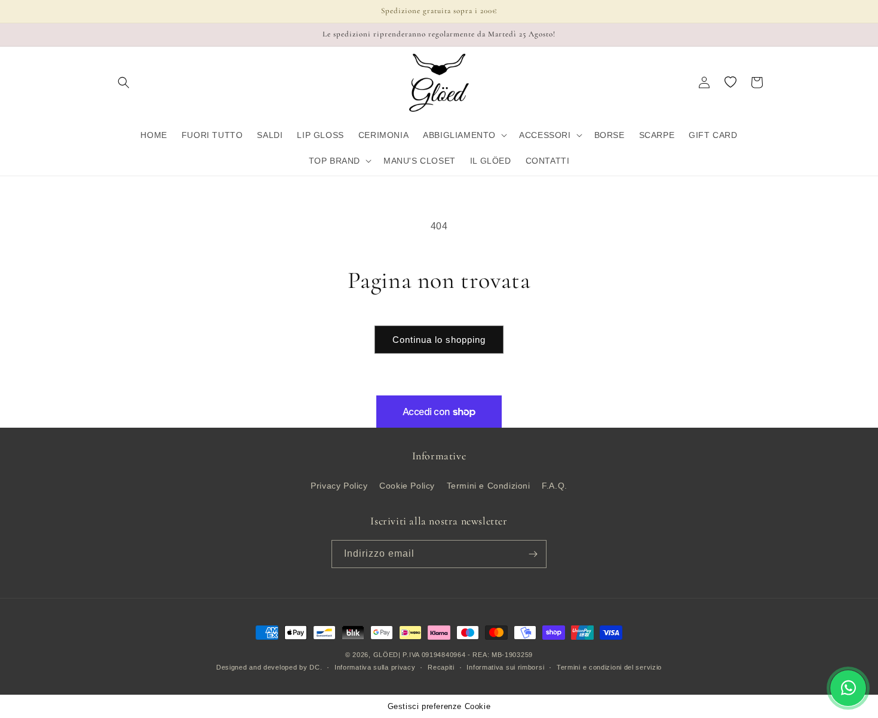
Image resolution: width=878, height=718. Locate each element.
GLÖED (386, 654)
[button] (123, 82)
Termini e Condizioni (488, 485)
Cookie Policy (407, 485)
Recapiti (441, 667)
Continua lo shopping (439, 340)
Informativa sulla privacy (375, 667)
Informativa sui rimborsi (505, 667)
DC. (315, 667)
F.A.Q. (554, 485)
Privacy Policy (339, 485)
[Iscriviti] (533, 554)
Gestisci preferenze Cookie (439, 706)
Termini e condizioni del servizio (609, 667)
